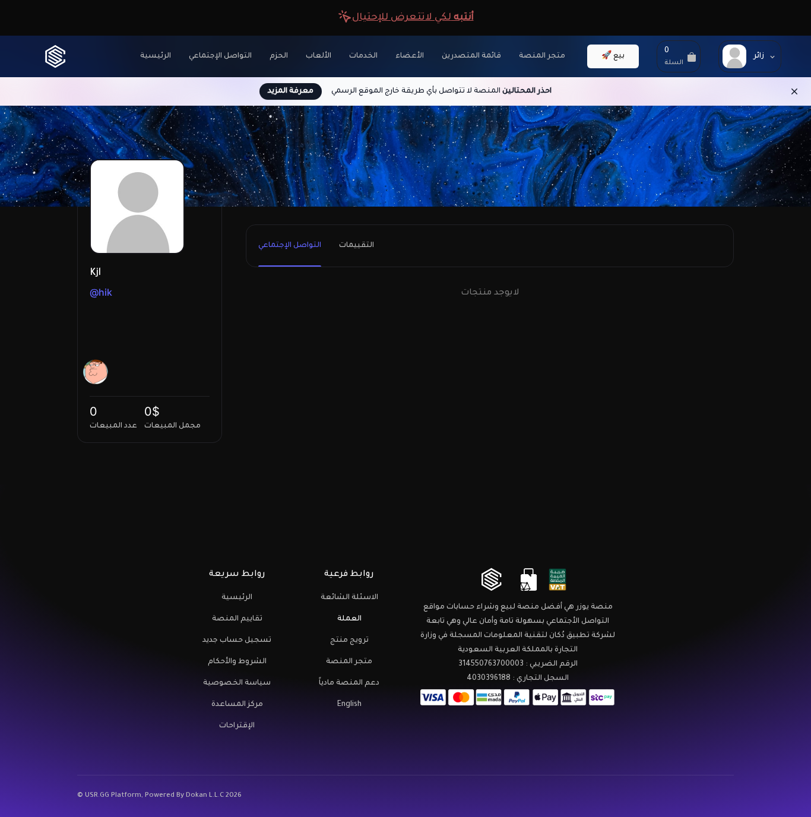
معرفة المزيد (290, 91)
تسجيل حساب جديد (236, 640)
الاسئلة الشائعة (349, 598)
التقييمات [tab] (356, 246)
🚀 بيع (613, 56)
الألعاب (318, 56)
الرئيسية (155, 56)
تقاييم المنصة (237, 619)
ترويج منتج (349, 640)
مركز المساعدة (237, 705)
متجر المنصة (542, 56)
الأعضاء (409, 56)
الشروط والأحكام (237, 662)
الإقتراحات (237, 726)
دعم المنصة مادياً (349, 683)
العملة (349, 619)
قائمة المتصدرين (471, 56)
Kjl (95, 273)
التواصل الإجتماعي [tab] (289, 246)
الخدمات (363, 56)
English (349, 705)
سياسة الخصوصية (237, 683)
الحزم (279, 56)
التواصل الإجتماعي (220, 56)
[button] (679, 56)
